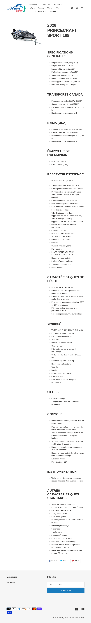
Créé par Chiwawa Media (76, 617)
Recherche (11, 582)
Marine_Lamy (63, 617)
